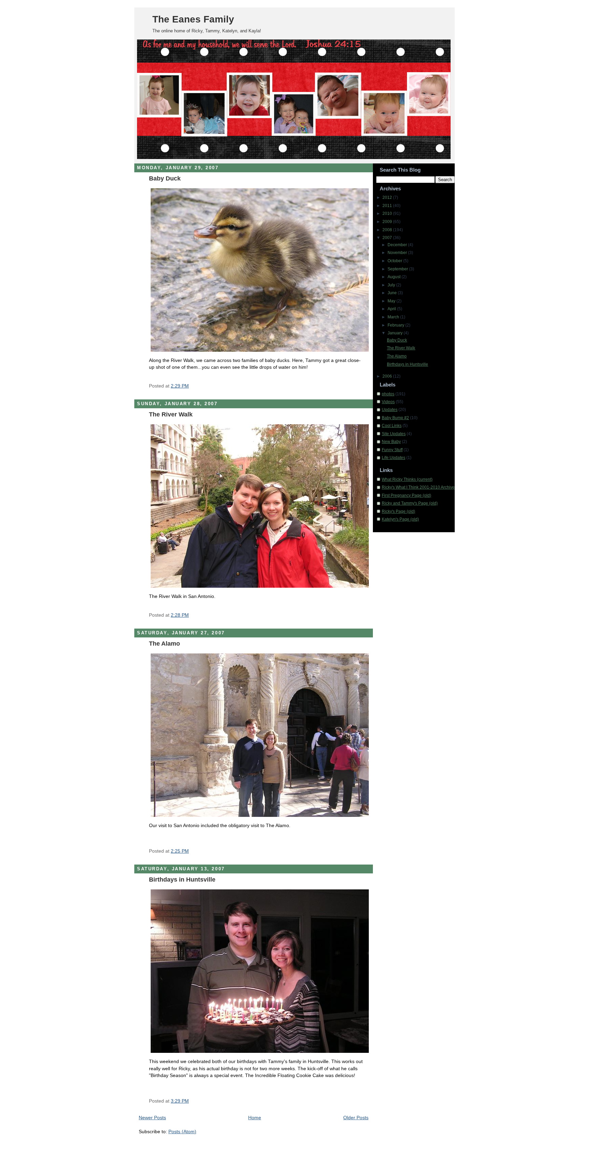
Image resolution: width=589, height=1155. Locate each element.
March (394, 317)
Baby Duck (165, 178)
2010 (387, 213)
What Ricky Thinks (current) (407, 479)
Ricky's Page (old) (398, 511)
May (392, 301)
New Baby (391, 441)
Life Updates (393, 457)
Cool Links (392, 425)
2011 (387, 205)
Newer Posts (152, 1117)
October (395, 260)
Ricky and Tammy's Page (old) (410, 503)
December (398, 244)
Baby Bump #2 (395, 417)
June (393, 292)
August (395, 276)
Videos (388, 401)
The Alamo (164, 643)
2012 (387, 197)
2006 (387, 376)
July (392, 285)
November (398, 252)
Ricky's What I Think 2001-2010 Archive (418, 487)
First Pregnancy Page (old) (406, 495)
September (398, 269)
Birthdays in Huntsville (182, 879)
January (396, 333)
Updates (389, 409)
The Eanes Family (193, 19)
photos (388, 394)
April (392, 308)
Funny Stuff (392, 449)
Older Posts (355, 1117)
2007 (387, 237)
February (396, 325)
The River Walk (171, 414)
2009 (387, 221)
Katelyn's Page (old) (400, 519)
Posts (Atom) (182, 1131)
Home (254, 1117)
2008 (387, 229)
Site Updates (394, 433)
